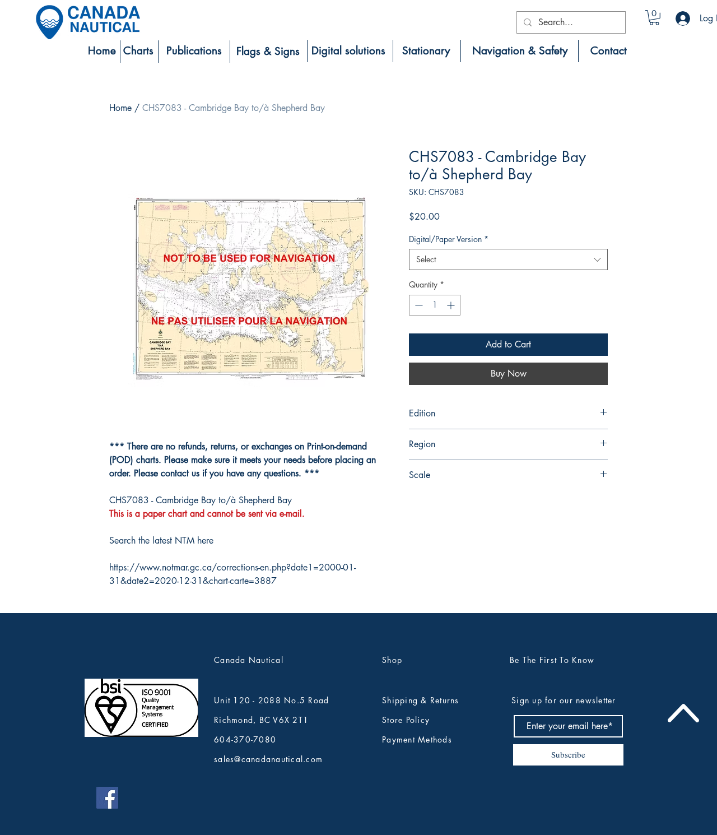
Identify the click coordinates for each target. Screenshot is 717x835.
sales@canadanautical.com (268, 759)
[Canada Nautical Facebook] (107, 798)
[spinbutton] (435, 305)
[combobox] (508, 259)
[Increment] (452, 305)
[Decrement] (418, 305)
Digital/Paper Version (448, 239)
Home (120, 108)
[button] (654, 17)
